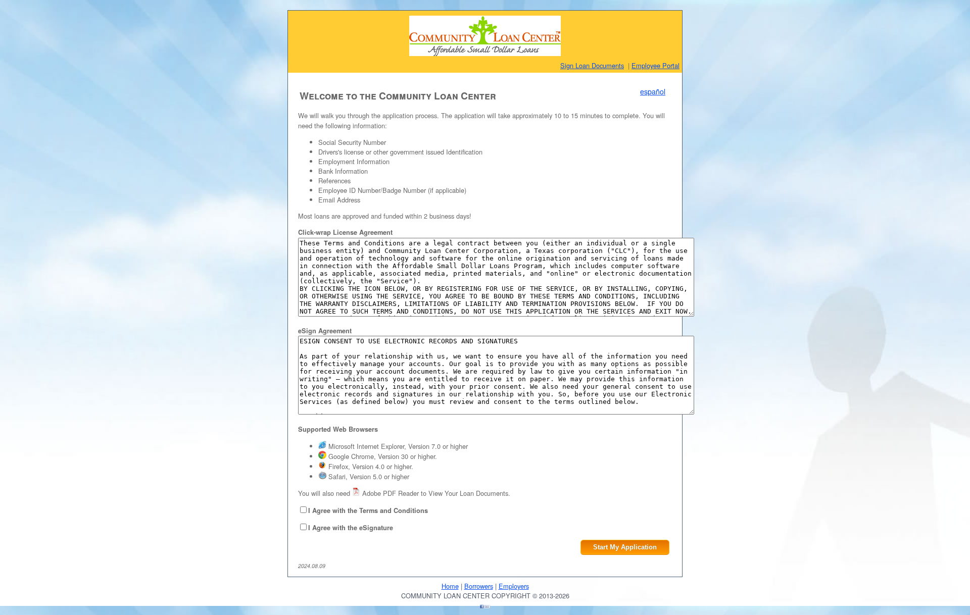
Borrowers (478, 586)
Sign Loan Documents (592, 65)
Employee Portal (656, 65)
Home (450, 586)
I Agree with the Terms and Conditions (368, 510)
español (652, 91)
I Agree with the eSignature (350, 527)
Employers (514, 586)
